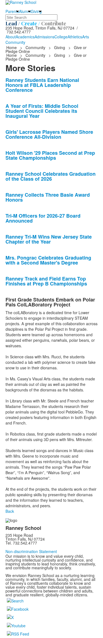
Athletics (75, 36)
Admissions (44, 36)
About (10, 36)
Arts (85, 36)
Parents (12, 11)
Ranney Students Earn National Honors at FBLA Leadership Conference (42, 85)
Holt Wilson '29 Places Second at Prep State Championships (50, 155)
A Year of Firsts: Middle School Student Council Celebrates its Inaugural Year (41, 110)
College (61, 36)
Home (12, 47)
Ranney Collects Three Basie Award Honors (47, 197)
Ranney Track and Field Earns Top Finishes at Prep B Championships (46, 281)
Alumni (25, 11)
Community (15, 42)
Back (9, 511)
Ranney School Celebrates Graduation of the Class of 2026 (50, 176)
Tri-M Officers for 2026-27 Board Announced (42, 218)
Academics (25, 36)
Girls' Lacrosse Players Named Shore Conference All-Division (49, 134)
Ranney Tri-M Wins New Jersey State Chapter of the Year (48, 239)
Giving (36, 11)
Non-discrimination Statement (31, 551)
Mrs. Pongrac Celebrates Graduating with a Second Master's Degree (48, 260)
